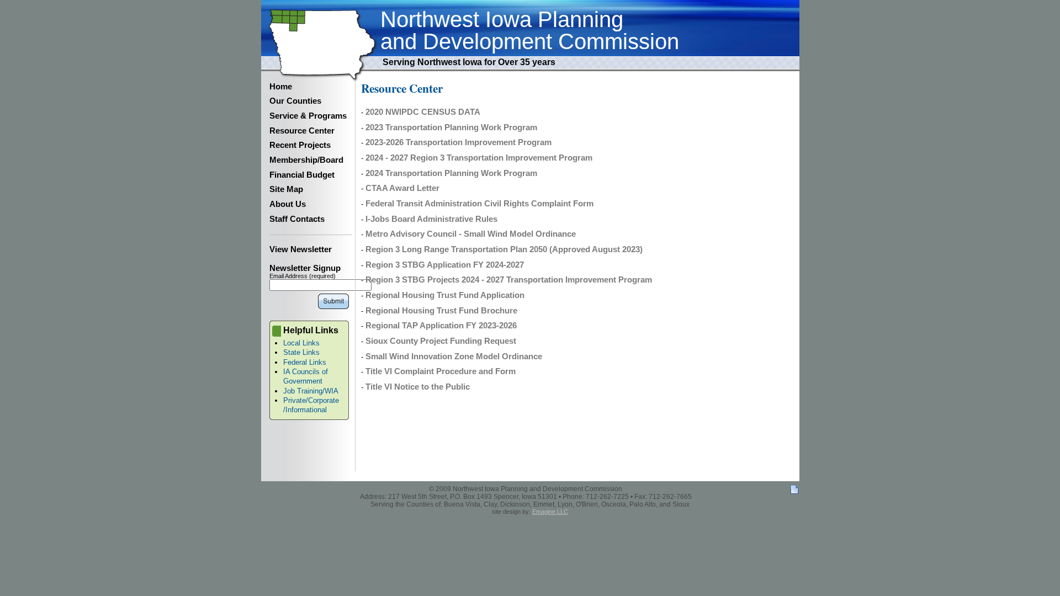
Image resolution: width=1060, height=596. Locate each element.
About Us (287, 204)
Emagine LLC (550, 511)
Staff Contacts (297, 219)
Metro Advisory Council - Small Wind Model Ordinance (470, 234)
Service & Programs (308, 115)
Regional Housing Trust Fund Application (444, 295)
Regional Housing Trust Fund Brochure (441, 310)
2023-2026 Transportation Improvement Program (458, 142)
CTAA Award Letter (402, 188)
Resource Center (302, 130)
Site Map (286, 189)
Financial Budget (302, 175)
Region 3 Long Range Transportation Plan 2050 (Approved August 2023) (504, 249)
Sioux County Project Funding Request (440, 341)
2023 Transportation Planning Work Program (451, 127)
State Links (301, 352)
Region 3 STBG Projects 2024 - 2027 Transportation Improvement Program (508, 279)
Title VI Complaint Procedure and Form (440, 371)
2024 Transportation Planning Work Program (451, 173)
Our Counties (295, 101)
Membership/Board (306, 160)
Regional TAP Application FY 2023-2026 (441, 325)
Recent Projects (300, 145)
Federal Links (304, 362)
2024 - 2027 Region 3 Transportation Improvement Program (478, 157)
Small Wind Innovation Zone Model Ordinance (453, 356)
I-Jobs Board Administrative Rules (431, 219)
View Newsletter (300, 249)
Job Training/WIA (310, 391)
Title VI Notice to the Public (417, 386)
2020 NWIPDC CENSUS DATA (422, 112)
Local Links (301, 343)
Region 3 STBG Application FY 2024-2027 (444, 264)
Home (280, 86)
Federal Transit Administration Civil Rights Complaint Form (479, 203)
